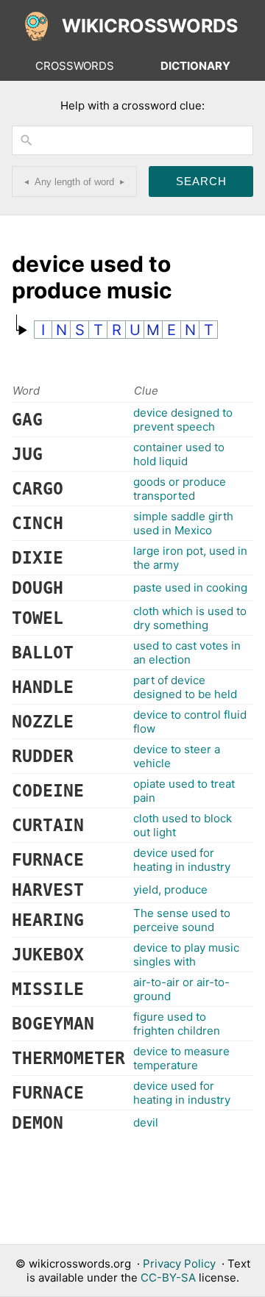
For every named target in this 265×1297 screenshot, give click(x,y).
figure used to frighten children (176, 1024)
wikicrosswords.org (80, 1264)
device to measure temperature (181, 1058)
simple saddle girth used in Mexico (183, 523)
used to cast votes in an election (187, 653)
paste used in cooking (190, 587)
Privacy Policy (179, 1264)
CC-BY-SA (168, 1278)
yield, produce (170, 890)
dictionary (195, 66)
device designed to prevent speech (183, 420)
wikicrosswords (150, 26)
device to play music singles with (186, 955)
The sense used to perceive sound (181, 920)
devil (145, 1122)
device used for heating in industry (181, 860)
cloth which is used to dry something (190, 618)
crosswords (74, 66)
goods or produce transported (179, 489)
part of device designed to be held (185, 687)
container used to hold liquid (179, 454)
